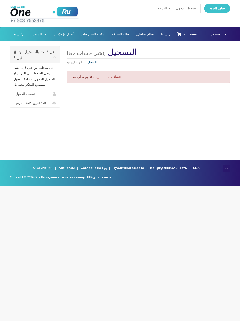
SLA (196, 168)
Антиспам (67, 168)
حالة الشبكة (120, 34)
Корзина (189, 34)
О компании (42, 168)
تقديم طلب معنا (81, 76)
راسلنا (165, 34)
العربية (163, 8)
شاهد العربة (217, 8)
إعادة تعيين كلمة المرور (31, 103)
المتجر (38, 34)
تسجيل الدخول (186, 8)
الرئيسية (19, 34)
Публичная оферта (128, 168)
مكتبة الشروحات (93, 34)
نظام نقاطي (145, 34)
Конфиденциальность (168, 168)
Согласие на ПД (94, 168)
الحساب (217, 34)
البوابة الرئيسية (74, 62)
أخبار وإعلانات (63, 34)
